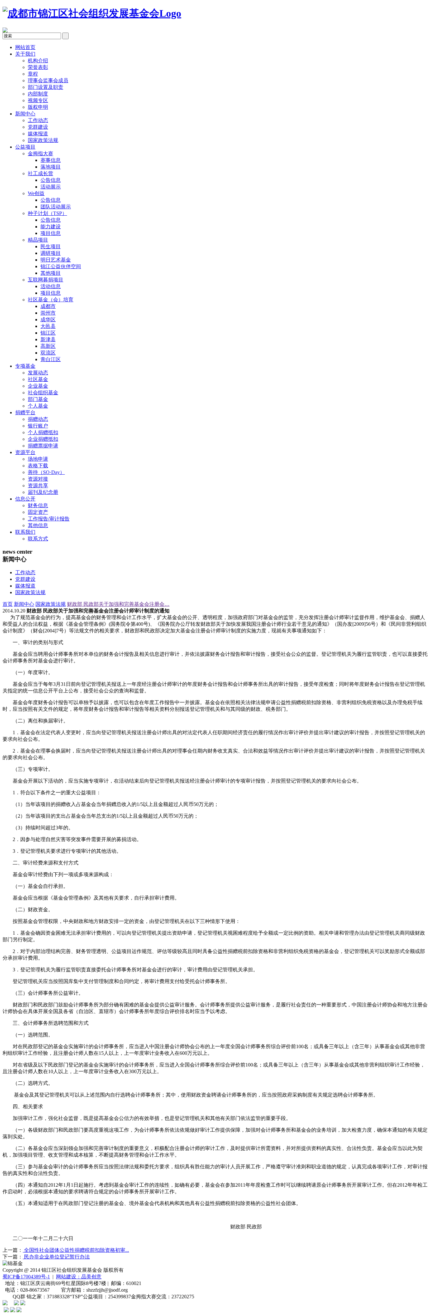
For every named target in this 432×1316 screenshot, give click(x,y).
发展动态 (38, 372)
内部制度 (38, 93)
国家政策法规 (43, 140)
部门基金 (38, 399)
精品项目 (38, 240)
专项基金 (25, 366)
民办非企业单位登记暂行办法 (56, 1256)
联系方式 (38, 538)
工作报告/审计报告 (49, 518)
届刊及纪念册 (43, 492)
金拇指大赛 (40, 153)
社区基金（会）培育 (50, 299)
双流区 (48, 352)
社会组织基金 (43, 392)
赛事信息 (50, 160)
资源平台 (25, 452)
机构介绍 (38, 60)
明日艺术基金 (55, 259)
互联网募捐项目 (45, 279)
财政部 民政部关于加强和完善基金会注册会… (118, 604)
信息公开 (25, 498)
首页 (8, 604)
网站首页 (25, 47)
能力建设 (50, 226)
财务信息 (38, 505)
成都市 (48, 306)
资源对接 (38, 479)
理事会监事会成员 (48, 80)
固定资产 (38, 512)
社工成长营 (40, 173)
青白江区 (50, 359)
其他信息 (38, 525)
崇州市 (48, 313)
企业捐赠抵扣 (43, 439)
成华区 (48, 319)
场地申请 (38, 459)
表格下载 (38, 465)
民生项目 (50, 246)
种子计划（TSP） (47, 213)
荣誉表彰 (38, 67)
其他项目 (50, 273)
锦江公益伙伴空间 (60, 266)
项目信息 (50, 233)
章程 (33, 74)
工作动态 (38, 120)
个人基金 (38, 406)
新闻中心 (25, 113)
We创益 (36, 193)
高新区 (48, 346)
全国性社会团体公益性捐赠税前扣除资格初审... (76, 1250)
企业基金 (38, 386)
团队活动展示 (55, 206)
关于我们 (25, 54)
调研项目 (50, 253)
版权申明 (38, 107)
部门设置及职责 (45, 87)
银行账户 (38, 425)
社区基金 (38, 379)
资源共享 (38, 485)
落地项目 (50, 166)
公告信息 (50, 180)
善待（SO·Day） (46, 472)
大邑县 (48, 326)
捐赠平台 (25, 412)
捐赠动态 (38, 419)
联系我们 (25, 532)
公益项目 (25, 147)
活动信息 (50, 286)
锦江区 (48, 332)
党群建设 (38, 127)
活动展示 (50, 186)
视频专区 (38, 100)
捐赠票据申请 (43, 445)
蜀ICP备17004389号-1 (26, 1276)
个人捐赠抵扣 (43, 432)
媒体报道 (38, 133)
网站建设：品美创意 (79, 1276)
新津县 (48, 339)
